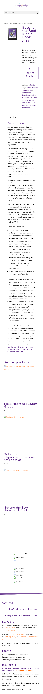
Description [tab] (11, 117)
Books (12, 23)
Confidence (26, 93)
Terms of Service (18, 634)
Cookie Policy (10, 630)
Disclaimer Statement (24, 671)
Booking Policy (10, 637)
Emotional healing (29, 95)
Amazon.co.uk (26, 347)
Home (6, 23)
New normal (32, 103)
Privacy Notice (10, 628)
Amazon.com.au (15, 351)
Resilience (26, 108)
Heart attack (27, 98)
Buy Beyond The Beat (30, 73)
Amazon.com (14, 349)
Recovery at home (29, 105)
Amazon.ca (26, 349)
